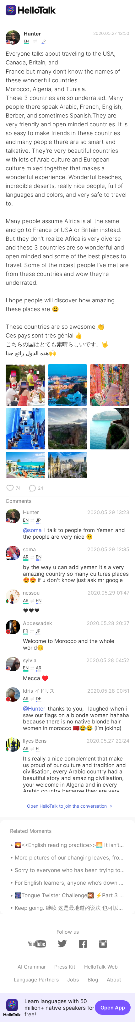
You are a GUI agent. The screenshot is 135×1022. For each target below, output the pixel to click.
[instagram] (103, 944)
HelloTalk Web (101, 967)
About (114, 979)
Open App (112, 1007)
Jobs (73, 979)
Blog (93, 979)
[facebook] (83, 944)
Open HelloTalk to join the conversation (67, 806)
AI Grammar (32, 967)
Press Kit (64, 967)
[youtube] (37, 944)
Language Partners (36, 979)
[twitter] (62, 944)
